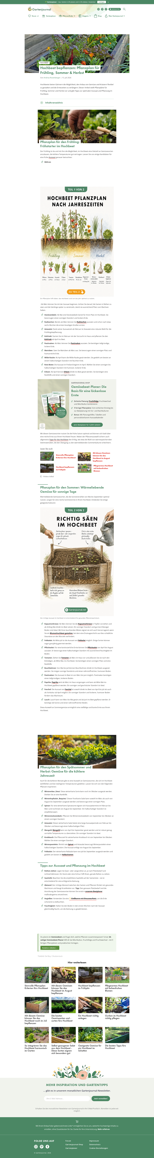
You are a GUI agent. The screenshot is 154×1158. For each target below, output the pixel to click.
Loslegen (102, 2)
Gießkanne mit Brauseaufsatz (83, 898)
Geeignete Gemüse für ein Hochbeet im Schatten (89, 1048)
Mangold (56, 830)
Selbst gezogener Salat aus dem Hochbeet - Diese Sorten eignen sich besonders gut (63, 1049)
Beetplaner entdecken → (49, 948)
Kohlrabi (48, 339)
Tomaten (65, 658)
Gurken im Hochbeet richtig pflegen (115, 1017)
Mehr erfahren (104, 1129)
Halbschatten (67, 855)
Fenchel (68, 689)
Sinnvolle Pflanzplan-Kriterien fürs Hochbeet (36, 987)
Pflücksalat (92, 647)
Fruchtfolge (93, 401)
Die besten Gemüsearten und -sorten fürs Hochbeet (61, 1018)
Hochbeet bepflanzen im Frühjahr (89, 987)
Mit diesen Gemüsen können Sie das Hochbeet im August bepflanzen (61, 989)
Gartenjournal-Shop (74, 1144)
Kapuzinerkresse (85, 624)
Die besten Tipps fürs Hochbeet (115, 1047)
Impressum (94, 1141)
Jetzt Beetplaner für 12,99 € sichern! (87, 425)
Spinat (70, 844)
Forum (34, 16)
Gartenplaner (51, 16)
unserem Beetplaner (93, 891)
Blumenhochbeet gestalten (61, 633)
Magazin (85, 16)
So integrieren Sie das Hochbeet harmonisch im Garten (36, 1048)
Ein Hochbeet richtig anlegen (88, 1017)
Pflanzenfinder (68, 16)
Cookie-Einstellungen (98, 1148)
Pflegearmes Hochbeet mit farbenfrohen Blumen (103, 468)
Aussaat (52, 157)
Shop (100, 16)
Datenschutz (95, 1144)
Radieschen (81, 322)
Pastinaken (75, 343)
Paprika (55, 682)
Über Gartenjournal (116, 16)
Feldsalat (81, 640)
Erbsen (67, 372)
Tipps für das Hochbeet (58, 439)
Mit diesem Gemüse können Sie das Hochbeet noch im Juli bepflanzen (36, 1019)
